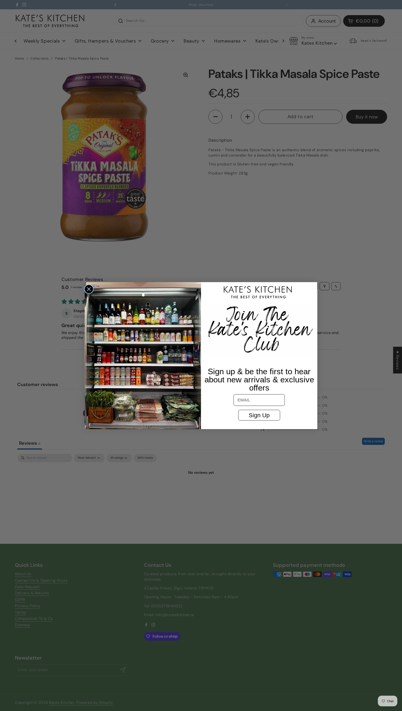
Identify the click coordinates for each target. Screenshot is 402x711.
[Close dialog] (89, 289)
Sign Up (259, 415)
